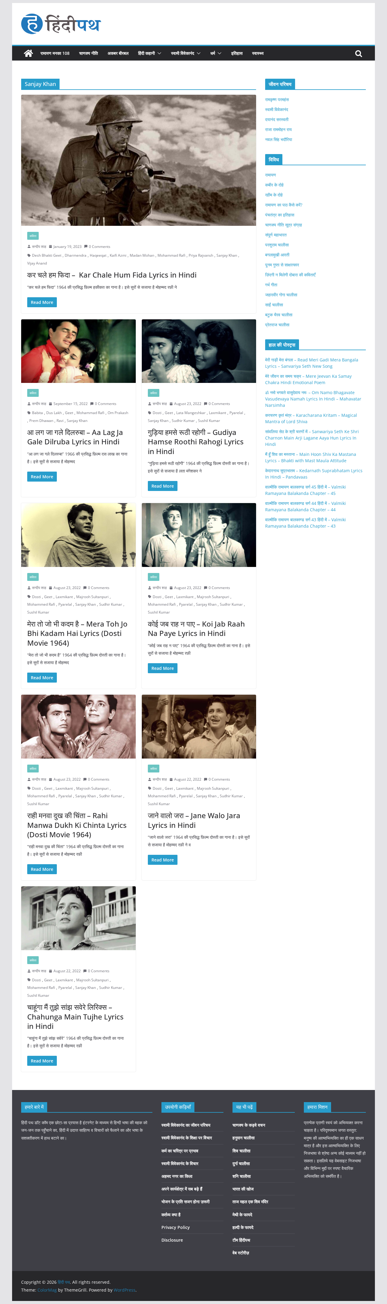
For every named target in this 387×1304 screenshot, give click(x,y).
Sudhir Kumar (183, 420)
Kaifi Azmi (118, 255)
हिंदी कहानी (146, 53)
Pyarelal (236, 412)
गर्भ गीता (271, 285)
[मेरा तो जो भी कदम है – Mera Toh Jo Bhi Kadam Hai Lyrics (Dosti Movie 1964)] (78, 535)
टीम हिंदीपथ (241, 1240)
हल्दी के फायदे (243, 1227)
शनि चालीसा (242, 1176)
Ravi (60, 420)
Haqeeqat (98, 255)
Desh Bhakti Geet (46, 255)
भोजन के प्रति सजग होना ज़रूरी (185, 1201)
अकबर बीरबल (118, 53)
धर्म (212, 53)
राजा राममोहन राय (278, 129)
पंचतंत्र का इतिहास (279, 215)
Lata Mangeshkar (191, 412)
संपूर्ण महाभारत (276, 235)
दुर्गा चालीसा (241, 1163)
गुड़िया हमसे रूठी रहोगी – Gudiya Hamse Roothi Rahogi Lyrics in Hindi (196, 441)
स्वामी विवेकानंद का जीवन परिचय (185, 1125)
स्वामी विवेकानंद (182, 53)
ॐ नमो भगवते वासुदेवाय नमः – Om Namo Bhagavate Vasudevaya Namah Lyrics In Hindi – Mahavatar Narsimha (313, 399)
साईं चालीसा (274, 305)
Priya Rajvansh (201, 255)
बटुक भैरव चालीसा (278, 315)
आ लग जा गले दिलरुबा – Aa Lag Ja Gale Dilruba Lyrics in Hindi (75, 436)
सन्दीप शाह (39, 246)
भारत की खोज (243, 1189)
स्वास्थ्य (258, 53)
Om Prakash (118, 412)
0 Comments (99, 246)
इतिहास (236, 53)
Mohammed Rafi (41, 604)
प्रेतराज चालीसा (277, 325)
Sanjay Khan (226, 255)
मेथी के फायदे (242, 1214)
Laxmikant (217, 412)
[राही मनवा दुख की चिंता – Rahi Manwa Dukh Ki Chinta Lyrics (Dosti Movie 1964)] (78, 727)
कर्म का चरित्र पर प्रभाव (179, 1151)
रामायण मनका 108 (55, 53)
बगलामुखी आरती (277, 255)
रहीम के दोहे (274, 195)
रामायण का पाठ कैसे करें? (283, 205)
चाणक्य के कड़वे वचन (249, 1125)
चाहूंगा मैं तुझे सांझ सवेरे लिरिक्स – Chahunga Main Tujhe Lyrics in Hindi (75, 1016)
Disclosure (172, 1240)
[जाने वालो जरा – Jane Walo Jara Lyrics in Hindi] (199, 727)
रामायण (270, 175)
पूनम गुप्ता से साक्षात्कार (282, 265)
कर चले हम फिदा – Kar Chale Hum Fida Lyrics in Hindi (112, 275)
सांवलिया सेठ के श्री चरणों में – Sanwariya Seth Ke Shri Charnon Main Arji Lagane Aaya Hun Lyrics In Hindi (312, 438)
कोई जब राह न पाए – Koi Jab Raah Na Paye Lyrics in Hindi (196, 628)
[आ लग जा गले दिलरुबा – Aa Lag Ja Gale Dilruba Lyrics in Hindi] (78, 351)
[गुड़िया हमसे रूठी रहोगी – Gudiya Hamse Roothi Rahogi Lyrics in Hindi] (199, 351)
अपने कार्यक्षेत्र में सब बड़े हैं (181, 1189)
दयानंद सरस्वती (276, 119)
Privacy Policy (175, 1227)
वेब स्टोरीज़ (241, 1253)
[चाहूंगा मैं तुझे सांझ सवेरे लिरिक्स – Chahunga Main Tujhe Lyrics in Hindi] (78, 918)
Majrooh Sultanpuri (92, 596)
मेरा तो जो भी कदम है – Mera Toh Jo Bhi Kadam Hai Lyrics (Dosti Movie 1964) (77, 633)
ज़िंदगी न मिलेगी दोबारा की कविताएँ (290, 275)
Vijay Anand (37, 263)
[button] (158, 53)
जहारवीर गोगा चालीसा (281, 295)
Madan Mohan (142, 255)
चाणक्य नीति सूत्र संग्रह (283, 225)
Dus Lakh (54, 412)
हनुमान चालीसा (244, 1138)
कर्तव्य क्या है (170, 1214)
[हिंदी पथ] (28, 53)
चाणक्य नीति (88, 53)
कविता (33, 236)
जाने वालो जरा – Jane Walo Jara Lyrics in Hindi (194, 820)
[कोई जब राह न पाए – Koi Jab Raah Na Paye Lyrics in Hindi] (199, 535)
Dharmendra (75, 255)
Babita (37, 412)
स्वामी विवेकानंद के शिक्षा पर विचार (186, 1138)
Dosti (157, 412)
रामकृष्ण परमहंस (277, 99)
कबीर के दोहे (274, 185)
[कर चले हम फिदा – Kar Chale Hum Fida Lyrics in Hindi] (138, 160)
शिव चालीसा (241, 1151)
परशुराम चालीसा (277, 245)
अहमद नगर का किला (176, 1176)
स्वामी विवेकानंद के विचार (179, 1163)
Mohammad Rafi (171, 255)
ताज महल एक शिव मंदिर (250, 1201)
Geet (69, 412)
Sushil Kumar (209, 420)
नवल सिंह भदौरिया (278, 139)
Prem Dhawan (41, 420)
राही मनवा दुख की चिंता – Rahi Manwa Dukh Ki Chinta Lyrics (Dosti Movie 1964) (77, 824)
